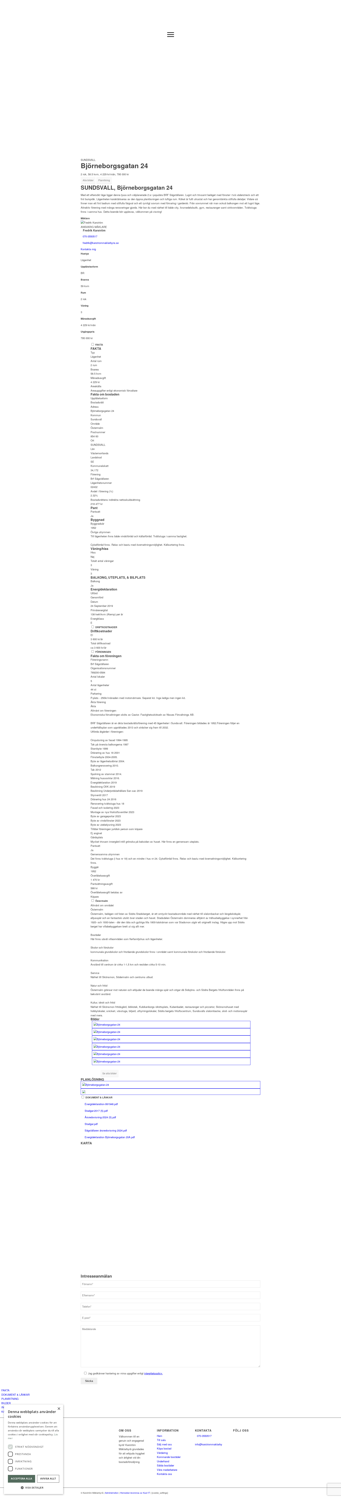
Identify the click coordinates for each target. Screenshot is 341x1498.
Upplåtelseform (89, 266)
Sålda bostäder (165, 1465)
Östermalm (101, 901)
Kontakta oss (164, 1474)
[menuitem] (171, 34)
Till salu (161, 1440)
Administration (111, 1492)
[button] (33, 1487)
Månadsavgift (88, 318)
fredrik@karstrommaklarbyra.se (101, 243)
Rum (83, 292)
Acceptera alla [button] (21, 1478)
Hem (159, 1436)
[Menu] (171, 34)
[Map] (170, 1209)
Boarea (85, 279)
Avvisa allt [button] (48, 1478)
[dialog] (33, 1449)
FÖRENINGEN (103, 652)
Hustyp (85, 253)
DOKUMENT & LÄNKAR (98, 1097)
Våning (84, 305)
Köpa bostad (164, 1448)
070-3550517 (90, 236)
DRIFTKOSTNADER (106, 627)
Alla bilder (88, 180)
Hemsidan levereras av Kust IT (135, 1492)
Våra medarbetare (167, 1470)
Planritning (104, 180)
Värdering (162, 1453)
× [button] (58, 1408)
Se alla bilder (109, 1073)
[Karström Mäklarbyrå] (171, 15)
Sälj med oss (164, 1444)
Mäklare (85, 218)
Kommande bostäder (169, 1457)
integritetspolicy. (153, 1373)
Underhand (163, 1461)
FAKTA (99, 344)
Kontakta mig (88, 249)
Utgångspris (88, 331)
